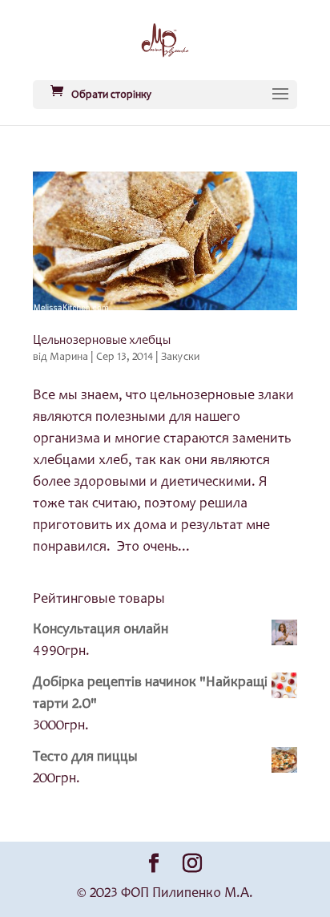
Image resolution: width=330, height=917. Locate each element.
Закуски (180, 357)
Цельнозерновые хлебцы (102, 340)
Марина (69, 357)
